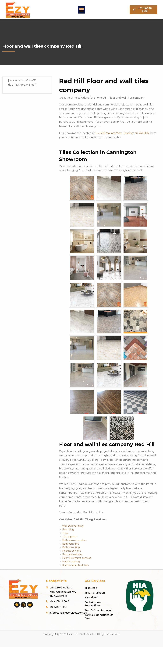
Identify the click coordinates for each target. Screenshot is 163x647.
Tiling (65, 533)
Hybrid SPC (91, 597)
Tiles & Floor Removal (98, 610)
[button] (81, 10)
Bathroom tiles (70, 543)
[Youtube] (30, 605)
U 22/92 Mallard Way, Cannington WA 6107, (122, 133)
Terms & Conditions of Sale (99, 616)
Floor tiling (68, 529)
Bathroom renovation (74, 540)
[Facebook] (17, 605)
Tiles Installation (95, 593)
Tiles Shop (91, 588)
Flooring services (71, 550)
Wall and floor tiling (72, 526)
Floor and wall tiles (72, 554)
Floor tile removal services (76, 557)
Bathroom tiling (71, 547)
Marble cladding (71, 561)
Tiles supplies (69, 536)
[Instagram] (23, 605)
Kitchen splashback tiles (75, 565)
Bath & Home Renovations (93, 603)
